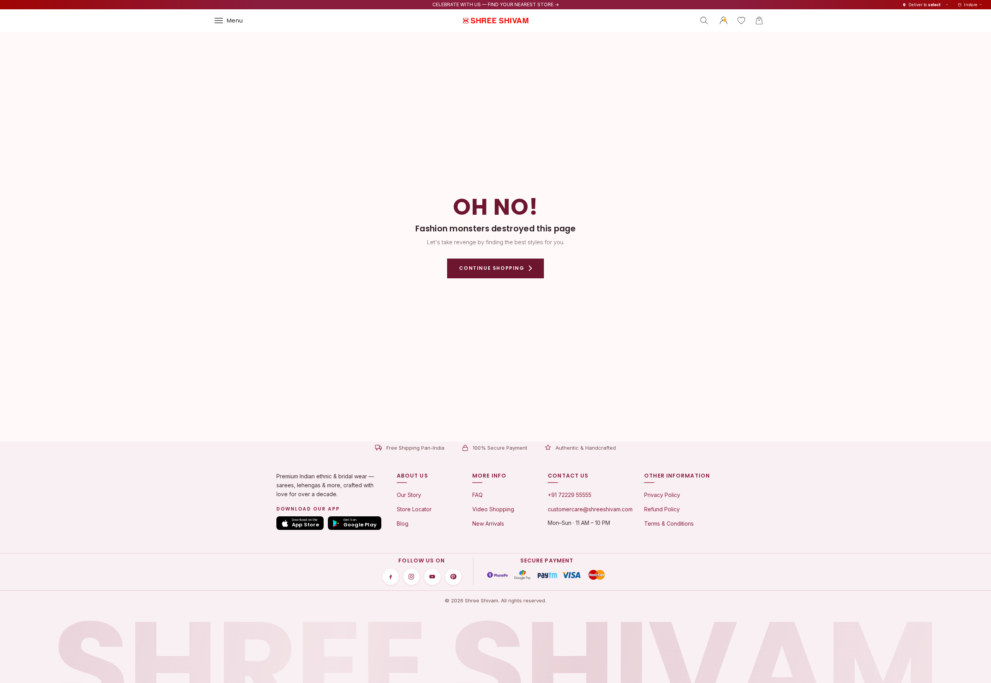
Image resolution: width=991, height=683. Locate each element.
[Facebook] (390, 577)
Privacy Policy (662, 495)
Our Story (409, 495)
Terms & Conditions (669, 523)
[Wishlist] (741, 20)
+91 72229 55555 (570, 495)
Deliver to (925, 4)
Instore (970, 4)
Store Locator (414, 509)
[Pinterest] (453, 577)
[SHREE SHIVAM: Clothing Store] (495, 20)
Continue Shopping (491, 268)
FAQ (477, 495)
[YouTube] (432, 577)
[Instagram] (411, 577)
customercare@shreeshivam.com (590, 509)
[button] (759, 20)
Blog (402, 523)
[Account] (723, 20)
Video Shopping (493, 509)
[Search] (704, 20)
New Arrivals (488, 523)
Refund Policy (662, 509)
